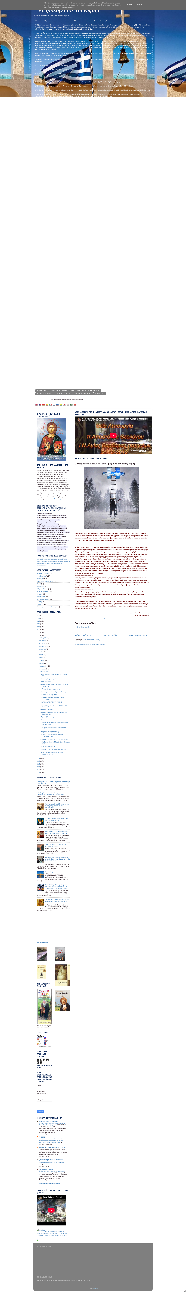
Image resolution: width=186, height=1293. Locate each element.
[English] (36, 405)
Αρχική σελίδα (41, 390)
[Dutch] (54, 405)
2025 (38, 615)
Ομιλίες (39, 602)
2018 (38, 635)
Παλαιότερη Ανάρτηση (139, 635)
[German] (43, 405)
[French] (40, 405)
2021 (38, 627)
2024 (38, 618)
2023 (38, 621)
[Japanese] (64, 405)
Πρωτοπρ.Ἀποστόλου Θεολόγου (47, 607)
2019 (38, 632)
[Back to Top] (185, 1291)
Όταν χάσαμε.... (45, 671)
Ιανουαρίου (42, 669)
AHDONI (42, 1137)
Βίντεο (39, 584)
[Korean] (68, 405)
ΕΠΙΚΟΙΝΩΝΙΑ (99, 393)
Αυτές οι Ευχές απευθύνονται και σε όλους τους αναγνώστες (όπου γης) (56, 832)
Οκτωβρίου (42, 643)
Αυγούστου (42, 649)
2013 (38, 769)
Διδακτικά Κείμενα (43, 591)
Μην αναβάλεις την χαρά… (49, 717)
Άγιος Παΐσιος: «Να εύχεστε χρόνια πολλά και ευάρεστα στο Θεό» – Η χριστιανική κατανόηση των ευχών (56, 886)
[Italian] (50, 405)
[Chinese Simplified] (75, 405)
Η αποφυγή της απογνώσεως (49, 679)
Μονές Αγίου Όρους (43, 599)
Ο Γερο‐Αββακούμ (46, 720)
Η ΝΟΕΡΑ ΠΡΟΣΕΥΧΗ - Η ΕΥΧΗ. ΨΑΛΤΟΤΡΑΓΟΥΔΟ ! (56, 845)
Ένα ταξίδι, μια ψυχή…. (52, 872)
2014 (38, 767)
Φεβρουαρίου (43, 666)
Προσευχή (40, 604)
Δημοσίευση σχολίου (83, 627)
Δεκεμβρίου (42, 638)
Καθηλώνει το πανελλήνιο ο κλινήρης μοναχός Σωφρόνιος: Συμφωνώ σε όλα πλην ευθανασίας (57, 859)
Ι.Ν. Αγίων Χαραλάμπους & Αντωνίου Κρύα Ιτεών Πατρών (51, 1160)
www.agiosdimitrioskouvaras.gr (49, 1183)
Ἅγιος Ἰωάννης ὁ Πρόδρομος (49, 1121)
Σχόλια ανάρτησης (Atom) (91, 639)
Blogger (95, 1288)
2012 (38, 772)
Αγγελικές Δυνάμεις (43, 573)
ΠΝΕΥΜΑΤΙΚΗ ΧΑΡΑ (46, 1169)
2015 (38, 764)
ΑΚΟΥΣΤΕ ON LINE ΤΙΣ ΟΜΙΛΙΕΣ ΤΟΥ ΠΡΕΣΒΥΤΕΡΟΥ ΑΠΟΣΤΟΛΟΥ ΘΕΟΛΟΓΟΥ (64, 393)
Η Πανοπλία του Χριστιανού (49, 695)
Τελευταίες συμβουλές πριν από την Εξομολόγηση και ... (51, 735)
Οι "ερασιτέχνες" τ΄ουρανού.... (50, 689)
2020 (38, 629)
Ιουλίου (41, 652)
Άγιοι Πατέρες (41, 576)
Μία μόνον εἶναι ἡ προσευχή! (49, 732)
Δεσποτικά (40, 586)
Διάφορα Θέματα (42, 589)
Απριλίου (42, 660)
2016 (38, 761)
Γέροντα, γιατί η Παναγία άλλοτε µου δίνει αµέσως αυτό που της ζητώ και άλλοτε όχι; (56, 901)
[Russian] (57, 405)
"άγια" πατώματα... (46, 681)
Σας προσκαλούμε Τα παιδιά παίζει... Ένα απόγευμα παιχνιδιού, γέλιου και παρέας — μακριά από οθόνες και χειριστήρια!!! (52, 1140)
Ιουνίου (41, 655)
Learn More (130, 5)
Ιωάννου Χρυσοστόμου (55, 499)
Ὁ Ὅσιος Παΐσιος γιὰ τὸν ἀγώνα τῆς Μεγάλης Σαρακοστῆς (56, 819)
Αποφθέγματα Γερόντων (45, 581)
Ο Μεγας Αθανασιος (46, 709)
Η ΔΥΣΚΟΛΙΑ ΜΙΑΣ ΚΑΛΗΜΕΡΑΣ (51, 702)
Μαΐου (41, 657)
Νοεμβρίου (42, 640)
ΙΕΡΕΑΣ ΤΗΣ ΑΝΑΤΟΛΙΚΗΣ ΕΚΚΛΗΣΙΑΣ (52, 1147)
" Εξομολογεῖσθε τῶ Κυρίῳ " (68, 10)
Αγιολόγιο (40, 578)
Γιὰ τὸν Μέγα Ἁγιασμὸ (47, 746)
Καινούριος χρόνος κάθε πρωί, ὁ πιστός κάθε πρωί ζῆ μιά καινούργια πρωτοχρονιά (57, 805)
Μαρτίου (41, 663)
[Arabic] (71, 405)
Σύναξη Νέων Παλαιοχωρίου (41, 565)
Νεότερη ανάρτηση (83, 635)
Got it (139, 5)
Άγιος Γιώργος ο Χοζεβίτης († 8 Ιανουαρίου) (54, 739)
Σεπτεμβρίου (43, 646)
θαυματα (39, 594)
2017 (38, 758)
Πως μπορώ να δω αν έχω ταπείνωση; (53, 692)
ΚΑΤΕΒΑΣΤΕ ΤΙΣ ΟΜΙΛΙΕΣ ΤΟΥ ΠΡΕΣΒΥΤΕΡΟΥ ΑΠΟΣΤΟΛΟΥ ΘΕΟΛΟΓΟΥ (75, 390)
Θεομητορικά (41, 596)
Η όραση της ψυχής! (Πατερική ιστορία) (53, 749)
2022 (38, 624)
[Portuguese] (61, 405)
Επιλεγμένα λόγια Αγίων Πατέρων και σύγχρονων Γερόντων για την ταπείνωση (51, 793)
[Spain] (47, 405)
